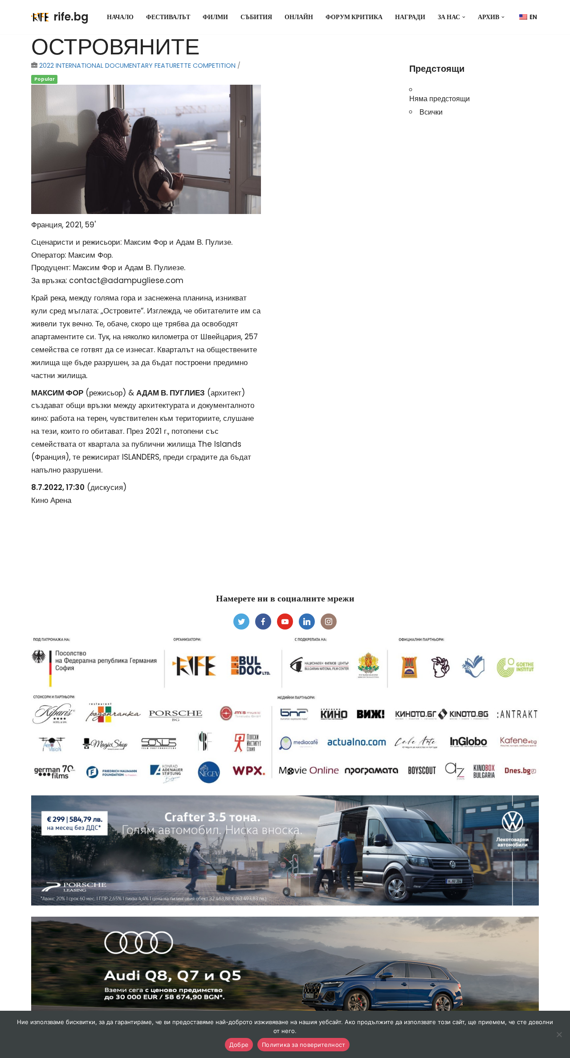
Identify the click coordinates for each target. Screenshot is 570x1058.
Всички (431, 112)
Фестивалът (168, 17)
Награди (410, 17)
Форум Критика (354, 17)
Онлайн (299, 17)
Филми (215, 17)
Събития (256, 17)
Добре (238, 1044)
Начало (120, 17)
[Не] (558, 1034)
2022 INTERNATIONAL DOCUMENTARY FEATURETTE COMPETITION (137, 65)
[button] (463, 17)
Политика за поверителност (303, 1044)
